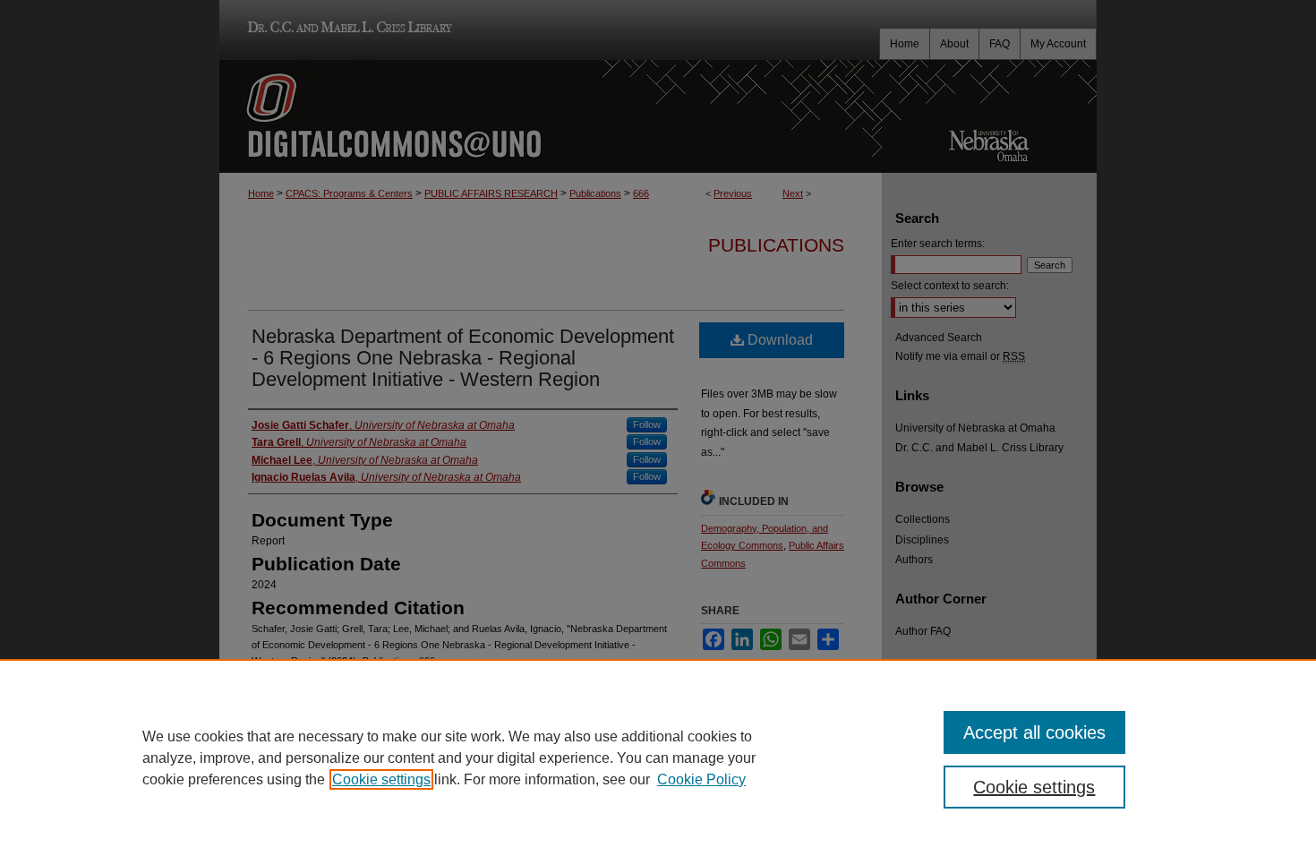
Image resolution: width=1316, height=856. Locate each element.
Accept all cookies (1034, 732)
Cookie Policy (701, 779)
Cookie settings (381, 779)
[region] (658, 757)
